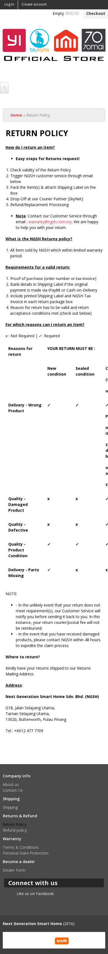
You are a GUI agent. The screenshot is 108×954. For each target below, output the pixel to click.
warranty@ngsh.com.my (50, 221)
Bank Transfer (15, 940)
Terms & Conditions (21, 847)
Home (16, 115)
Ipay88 (62, 940)
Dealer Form (14, 870)
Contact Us (13, 790)
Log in (9, 4)
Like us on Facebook (35, 893)
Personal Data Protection (25, 853)
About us (11, 784)
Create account (34, 4)
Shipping (10, 807)
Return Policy (14, 824)
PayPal (38, 940)
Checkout (95, 13)
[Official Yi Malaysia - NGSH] (54, 65)
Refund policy (15, 830)
